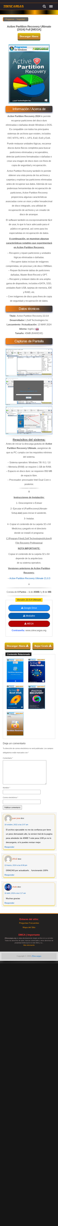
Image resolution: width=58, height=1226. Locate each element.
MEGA (30, 623)
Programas (9, 19)
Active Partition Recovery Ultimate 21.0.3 (29, 578)
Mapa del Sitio (29, 927)
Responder (9, 847)
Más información (29, 945)
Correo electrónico (10, 798)
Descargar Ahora (29, 36)
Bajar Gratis (41, 645)
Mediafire (30, 616)
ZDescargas (36, 956)
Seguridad (20, 19)
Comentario (8, 758)
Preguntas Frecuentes (29, 923)
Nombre (6, 788)
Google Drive (30, 608)
